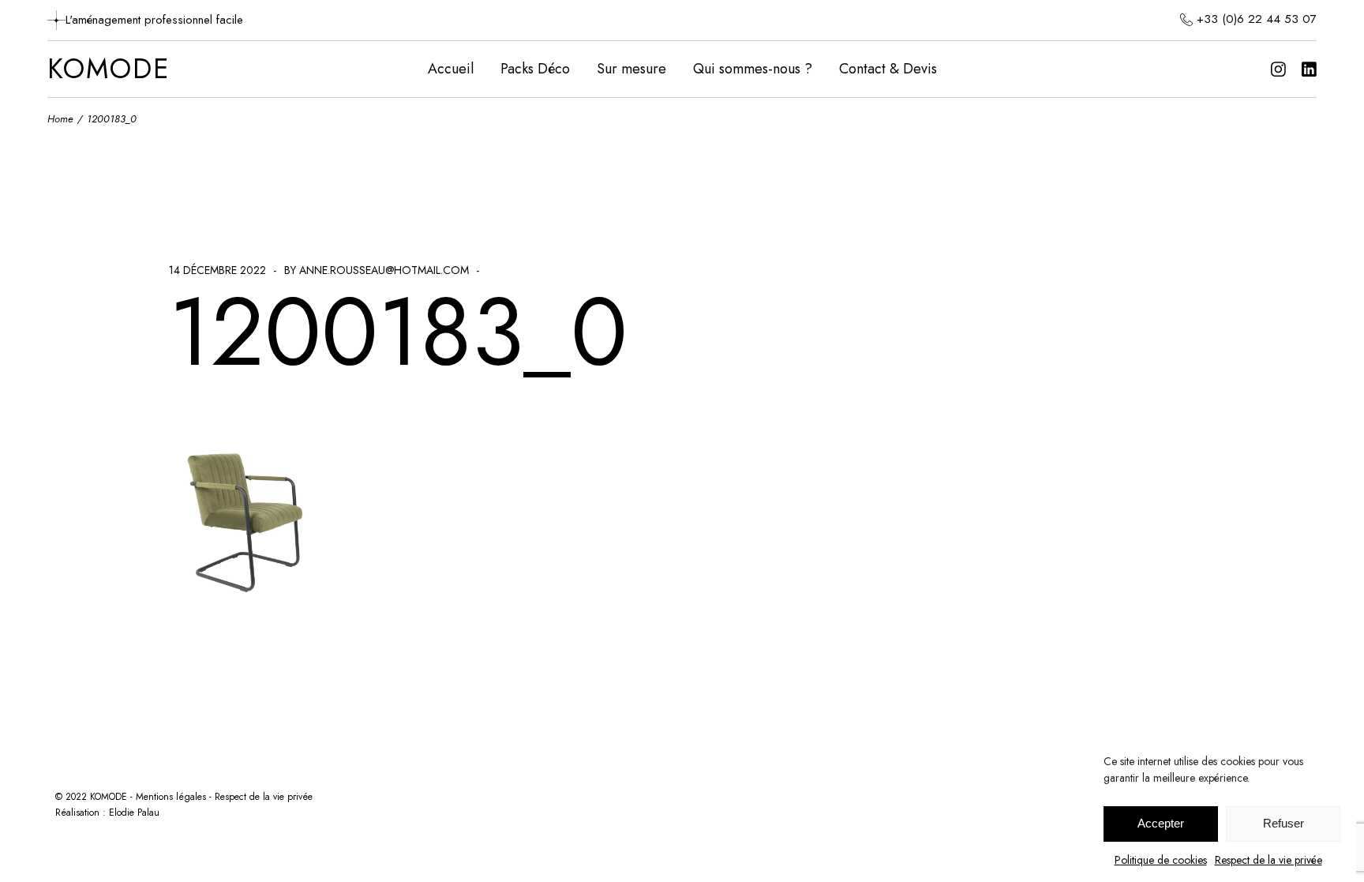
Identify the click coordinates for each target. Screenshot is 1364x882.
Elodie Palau (134, 812)
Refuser (1283, 824)
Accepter (1160, 824)
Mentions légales (171, 797)
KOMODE (108, 69)
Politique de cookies (1161, 860)
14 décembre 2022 (217, 270)
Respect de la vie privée (1268, 860)
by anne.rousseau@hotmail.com (376, 270)
